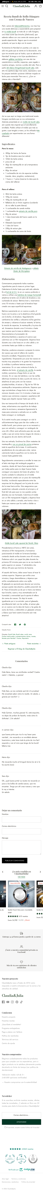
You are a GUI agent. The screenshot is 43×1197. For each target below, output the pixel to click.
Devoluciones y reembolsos (10, 1182)
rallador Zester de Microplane (26, 269)
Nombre (5, 814)
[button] (13, 916)
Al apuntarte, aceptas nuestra (22, 1127)
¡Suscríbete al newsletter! (11, 1024)
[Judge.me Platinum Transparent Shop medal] (21, 1159)
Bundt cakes (19, 634)
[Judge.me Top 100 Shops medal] (33, 1159)
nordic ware (28, 634)
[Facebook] (3, 1002)
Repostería (25, 638)
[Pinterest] (17, 1002)
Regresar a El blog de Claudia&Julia (21, 649)
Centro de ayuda (8, 1043)
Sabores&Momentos (22, 26)
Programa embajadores (11, 1028)
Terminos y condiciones (18, 1179)
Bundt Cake (11, 634)
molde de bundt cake (31, 122)
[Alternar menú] (2, 6)
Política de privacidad (28, 1182)
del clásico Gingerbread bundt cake (20, 68)
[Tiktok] (21, 1002)
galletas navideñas (16, 59)
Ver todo (21, 877)
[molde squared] (21, 538)
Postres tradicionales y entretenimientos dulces (16, 636)
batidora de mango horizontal (28, 295)
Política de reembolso (10, 1035)
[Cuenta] (35, 6)
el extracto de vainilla (25, 370)
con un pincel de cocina (22, 444)
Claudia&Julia (11, 1189)
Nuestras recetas (8, 1020)
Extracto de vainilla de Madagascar (17, 268)
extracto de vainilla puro (28, 211)
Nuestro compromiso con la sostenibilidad (20, 1082)
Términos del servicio (10, 1039)
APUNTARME (21, 1122)
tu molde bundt (10, 31)
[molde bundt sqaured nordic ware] (21, 111)
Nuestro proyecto (8, 1017)
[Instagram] (12, 1002)
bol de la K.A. (11, 292)
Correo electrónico (9, 826)
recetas (33, 636)
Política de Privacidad (32, 1127)
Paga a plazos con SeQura (12, 1032)
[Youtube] (7, 1002)
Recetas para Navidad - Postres (11, 638)
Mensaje (5, 838)
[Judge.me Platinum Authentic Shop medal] (10, 1159)
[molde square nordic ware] (21, 263)
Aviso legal (5, 1179)
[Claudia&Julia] (21, 6)
